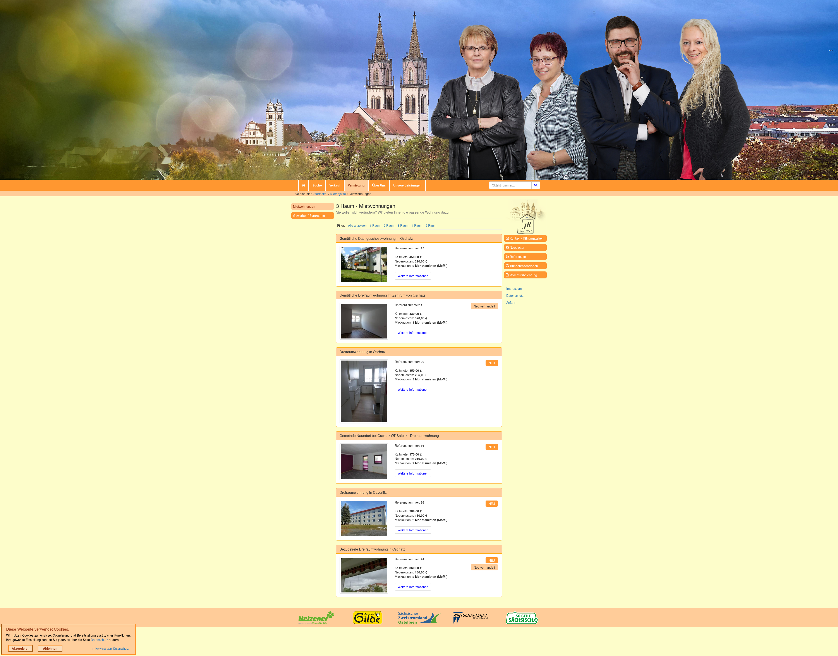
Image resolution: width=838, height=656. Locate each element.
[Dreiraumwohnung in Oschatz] (364, 391)
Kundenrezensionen (523, 266)
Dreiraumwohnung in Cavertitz (363, 492)
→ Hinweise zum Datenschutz (110, 649)
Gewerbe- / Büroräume (309, 215)
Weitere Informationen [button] (413, 276)
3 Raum (403, 225)
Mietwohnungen (304, 206)
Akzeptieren (20, 648)
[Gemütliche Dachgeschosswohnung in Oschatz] (364, 264)
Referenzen (517, 256)
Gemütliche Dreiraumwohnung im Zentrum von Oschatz (382, 295)
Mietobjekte (338, 194)
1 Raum (375, 225)
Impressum (514, 288)
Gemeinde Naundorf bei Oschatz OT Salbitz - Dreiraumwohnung (389, 435)
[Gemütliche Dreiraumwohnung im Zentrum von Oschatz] (364, 321)
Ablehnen (50, 648)
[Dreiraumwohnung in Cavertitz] (364, 518)
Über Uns (379, 185)
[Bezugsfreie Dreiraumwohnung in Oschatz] (364, 575)
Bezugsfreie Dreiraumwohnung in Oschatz (372, 549)
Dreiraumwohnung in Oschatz (363, 351)
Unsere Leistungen (407, 185)
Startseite (319, 194)
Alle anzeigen (357, 225)
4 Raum (417, 225)
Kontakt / (526, 238)
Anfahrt (511, 302)
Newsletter (516, 247)
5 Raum (431, 225)
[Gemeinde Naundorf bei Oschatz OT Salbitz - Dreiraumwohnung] (364, 461)
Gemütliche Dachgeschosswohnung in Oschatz (376, 238)
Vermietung (356, 185)
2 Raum (389, 225)
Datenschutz (515, 295)
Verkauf (334, 185)
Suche (317, 185)
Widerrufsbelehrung (523, 275)
